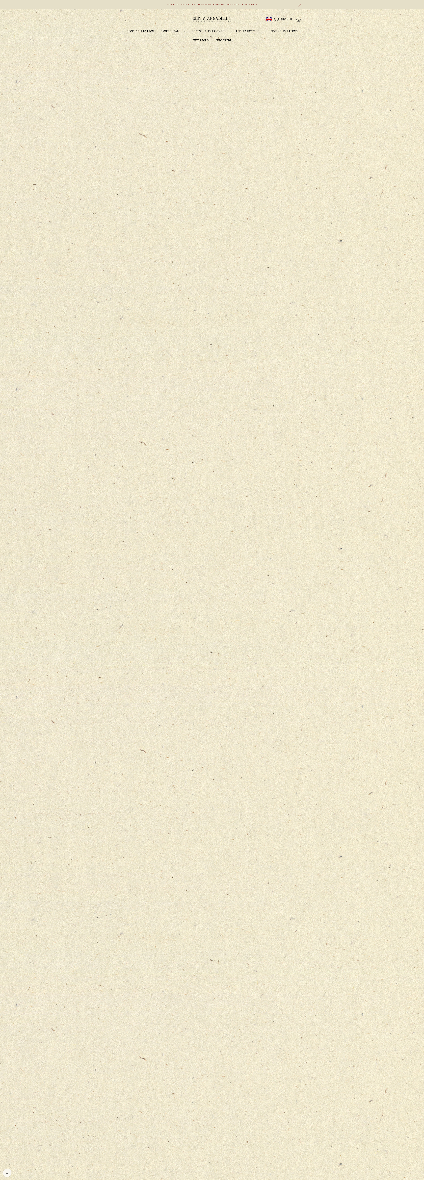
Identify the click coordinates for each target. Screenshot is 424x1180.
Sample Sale (171, 31)
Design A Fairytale (209, 31)
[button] (284, 19)
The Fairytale (248, 31)
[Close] (299, 5)
